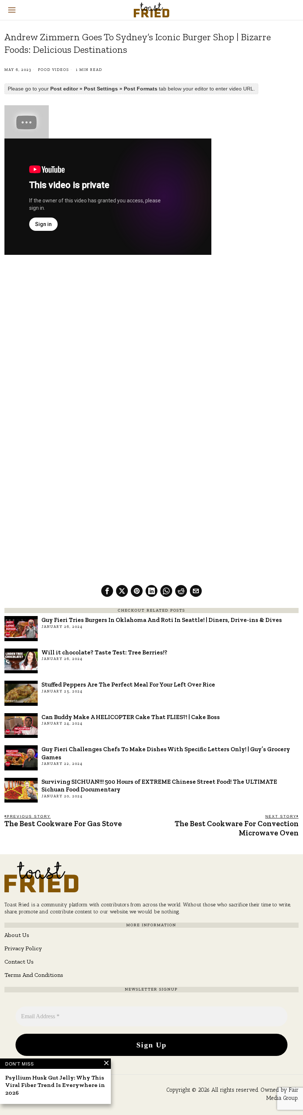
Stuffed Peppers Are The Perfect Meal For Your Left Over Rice (128, 684)
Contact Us (19, 961)
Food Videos (53, 70)
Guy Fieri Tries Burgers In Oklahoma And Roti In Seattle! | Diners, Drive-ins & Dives (161, 619)
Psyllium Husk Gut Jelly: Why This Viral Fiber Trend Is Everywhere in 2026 (55, 1085)
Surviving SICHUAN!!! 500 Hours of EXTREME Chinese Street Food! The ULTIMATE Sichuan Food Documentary (159, 785)
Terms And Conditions (33, 974)
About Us (16, 934)
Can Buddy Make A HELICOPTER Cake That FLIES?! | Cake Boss (130, 717)
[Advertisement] (151, 315)
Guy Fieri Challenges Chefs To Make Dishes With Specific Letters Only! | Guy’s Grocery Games (165, 752)
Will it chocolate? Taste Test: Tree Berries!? (104, 652)
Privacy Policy (23, 948)
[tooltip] (107, 591)
